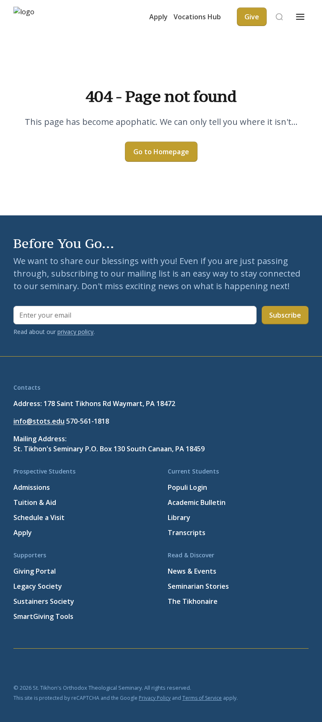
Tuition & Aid (34, 502)
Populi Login (187, 487)
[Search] (279, 17)
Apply (158, 16)
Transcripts (186, 532)
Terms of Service (202, 697)
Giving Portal (34, 571)
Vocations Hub (197, 16)
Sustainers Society (43, 601)
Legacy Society (37, 586)
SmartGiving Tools (43, 616)
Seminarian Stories (198, 586)
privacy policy (75, 332)
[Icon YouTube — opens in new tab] (79, 667)
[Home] (38, 17)
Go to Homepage (161, 151)
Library (179, 517)
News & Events (192, 571)
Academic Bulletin (197, 502)
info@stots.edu (39, 421)
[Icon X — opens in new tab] (39, 667)
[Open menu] (300, 16)
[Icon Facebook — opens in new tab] (18, 667)
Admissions (31, 487)
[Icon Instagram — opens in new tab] (99, 667)
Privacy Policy (155, 697)
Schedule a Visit (39, 517)
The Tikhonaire (193, 601)
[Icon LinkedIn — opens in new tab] (59, 667)
